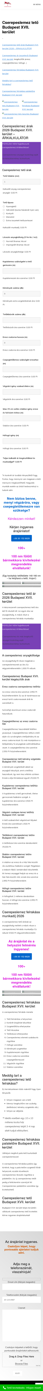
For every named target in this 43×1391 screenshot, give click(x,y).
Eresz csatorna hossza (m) (15, 337)
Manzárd (10, 217)
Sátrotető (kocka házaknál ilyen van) (22, 210)
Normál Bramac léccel (16, 241)
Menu (38, 4)
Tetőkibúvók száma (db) (14, 314)
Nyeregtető (11, 206)
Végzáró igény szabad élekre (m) (18, 386)
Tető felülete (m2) (11, 176)
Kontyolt (9, 213)
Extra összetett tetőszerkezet (19, 220)
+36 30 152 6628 (21, 538)
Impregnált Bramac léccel (17, 245)
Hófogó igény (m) (11, 435)
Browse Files (21, 1363)
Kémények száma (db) (13, 288)
